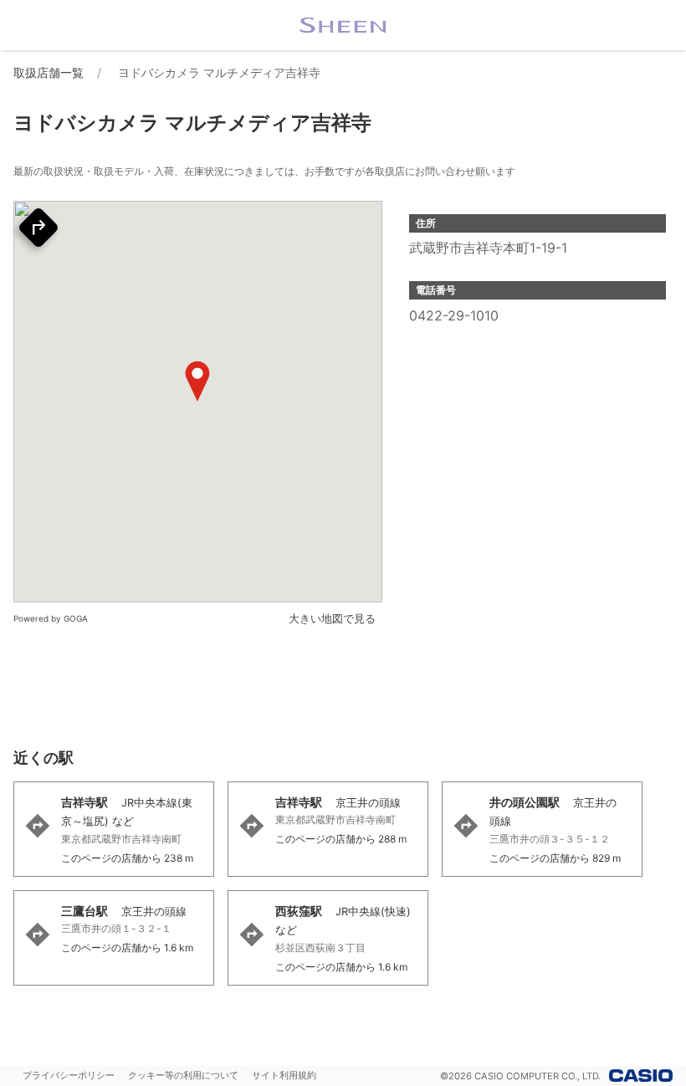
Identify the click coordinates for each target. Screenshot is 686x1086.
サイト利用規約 (284, 1075)
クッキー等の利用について (183, 1075)
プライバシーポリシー (69, 1075)
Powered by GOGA (50, 618)
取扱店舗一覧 (48, 72)
